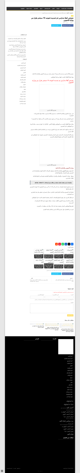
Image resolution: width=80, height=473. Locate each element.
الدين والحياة (23, 74)
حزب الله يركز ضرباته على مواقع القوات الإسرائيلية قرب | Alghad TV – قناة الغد (52, 328)
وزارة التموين (65, 170)
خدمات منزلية (29, 8)
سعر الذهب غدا (68, 431)
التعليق (71, 302)
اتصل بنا (15, 468)
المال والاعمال (47, 8)
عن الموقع (18, 468)
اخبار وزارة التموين (69, 270)
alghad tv (70, 401)
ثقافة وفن (36, 8)
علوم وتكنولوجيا (23, 101)
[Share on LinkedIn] (66, 244)
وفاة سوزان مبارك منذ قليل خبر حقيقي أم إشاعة (38, 326)
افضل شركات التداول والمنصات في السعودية (17, 38)
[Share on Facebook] (72, 244)
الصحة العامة (23, 77)
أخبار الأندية (23, 63)
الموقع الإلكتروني (41, 294)
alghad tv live (68, 404)
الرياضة (58, 8)
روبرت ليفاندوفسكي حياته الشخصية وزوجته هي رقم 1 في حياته (16, 41)
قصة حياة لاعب (23, 103)
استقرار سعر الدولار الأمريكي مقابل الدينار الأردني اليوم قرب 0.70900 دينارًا (17, 46)
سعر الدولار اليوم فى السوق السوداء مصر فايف (66, 424)
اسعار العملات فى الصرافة (69, 418)
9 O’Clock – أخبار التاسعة (67, 8)
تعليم (25, 89)
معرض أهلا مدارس (54, 270)
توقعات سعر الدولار (70, 423)
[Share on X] (69, 244)
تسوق (41, 8)
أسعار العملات (23, 70)
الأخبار (53, 8)
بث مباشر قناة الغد (66, 421)
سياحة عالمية (23, 96)
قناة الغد (70, 434)
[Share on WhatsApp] (62, 244)
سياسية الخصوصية (9, 468)
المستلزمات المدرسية (62, 270)
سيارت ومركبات (22, 98)
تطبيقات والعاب (23, 86)
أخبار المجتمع (23, 67)
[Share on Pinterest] (59, 244)
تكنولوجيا (22, 8)
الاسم (72, 294)
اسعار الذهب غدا (68, 416)
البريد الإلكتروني (55, 294)
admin (71, 22)
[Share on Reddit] (56, 244)
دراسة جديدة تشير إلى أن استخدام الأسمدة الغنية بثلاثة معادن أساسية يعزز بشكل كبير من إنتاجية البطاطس (17, 51)
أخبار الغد (69, 408)
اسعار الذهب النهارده (67, 412)
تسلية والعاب (23, 82)
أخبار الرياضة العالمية (21, 65)
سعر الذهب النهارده (67, 426)
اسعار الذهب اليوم (68, 414)
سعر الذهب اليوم (68, 429)
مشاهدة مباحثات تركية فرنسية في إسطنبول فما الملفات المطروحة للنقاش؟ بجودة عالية (67, 330)
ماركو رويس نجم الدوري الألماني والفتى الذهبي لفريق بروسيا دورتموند (16, 55)
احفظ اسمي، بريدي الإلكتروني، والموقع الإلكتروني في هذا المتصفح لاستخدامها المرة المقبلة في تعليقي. (53, 299)
